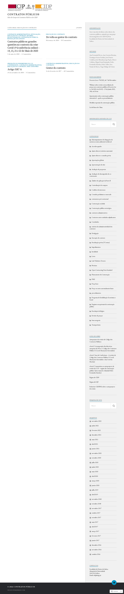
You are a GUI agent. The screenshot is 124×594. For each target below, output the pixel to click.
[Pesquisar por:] (103, 124)
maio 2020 (95, 472)
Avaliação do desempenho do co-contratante (100, 175)
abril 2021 (95, 444)
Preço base (95, 284)
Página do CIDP (94, 377)
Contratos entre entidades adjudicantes (104, 217)
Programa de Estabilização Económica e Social (103, 299)
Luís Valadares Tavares (99, 261)
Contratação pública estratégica (101, 208)
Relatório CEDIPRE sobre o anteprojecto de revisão (102, 388)
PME (93, 279)
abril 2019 (95, 494)
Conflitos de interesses (98, 190)
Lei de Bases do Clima (96, 107)
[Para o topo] (114, 582)
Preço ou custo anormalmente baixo (103, 288)
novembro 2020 (96, 453)
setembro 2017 (96, 517)
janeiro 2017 (95, 540)
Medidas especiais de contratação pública (102, 103)
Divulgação (35, 34)
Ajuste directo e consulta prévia (101, 156)
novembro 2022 (96, 421)
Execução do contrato (16, 36)
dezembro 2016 (96, 545)
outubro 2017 (96, 513)
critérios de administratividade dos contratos (101, 228)
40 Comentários (69, 71)
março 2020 (95, 481)
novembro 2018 (96, 499)
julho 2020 (95, 462)
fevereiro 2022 (96, 430)
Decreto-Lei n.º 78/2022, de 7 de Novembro (103, 80)
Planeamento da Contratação (101, 275)
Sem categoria (32, 66)
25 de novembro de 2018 (15, 73)
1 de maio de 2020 (13, 54)
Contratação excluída (98, 204)
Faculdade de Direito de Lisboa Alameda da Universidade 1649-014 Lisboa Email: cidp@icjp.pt (99, 572)
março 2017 (95, 531)
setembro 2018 (96, 504)
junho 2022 (95, 426)
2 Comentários (26, 54)
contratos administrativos (18, 34)
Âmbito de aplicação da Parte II (101, 181)
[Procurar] (114, 124)
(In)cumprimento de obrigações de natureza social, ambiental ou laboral (101, 141)
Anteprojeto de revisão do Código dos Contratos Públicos (101, 340)
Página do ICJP (94, 382)
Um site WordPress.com (16, 590)
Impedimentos (96, 247)
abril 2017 (95, 527)
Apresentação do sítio (98, 165)
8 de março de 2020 (52, 40)
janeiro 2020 (95, 485)
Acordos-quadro (97, 146)
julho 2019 (95, 490)
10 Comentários (66, 40)
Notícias (94, 266)
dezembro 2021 (96, 435)
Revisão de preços (97, 316)
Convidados (95, 222)
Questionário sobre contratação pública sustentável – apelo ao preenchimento (102, 97)
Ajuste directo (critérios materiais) (102, 151)
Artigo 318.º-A (14, 69)
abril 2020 (95, 476)
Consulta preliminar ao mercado (101, 194)
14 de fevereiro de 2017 (53, 71)
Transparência (96, 325)
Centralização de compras (100, 185)
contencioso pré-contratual (100, 199)
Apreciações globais (98, 160)
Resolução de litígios (16, 39)
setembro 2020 (96, 458)
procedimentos (96, 293)
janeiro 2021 (95, 449)
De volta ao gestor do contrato (61, 37)
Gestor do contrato (55, 68)
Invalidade (95, 252)
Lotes (93, 256)
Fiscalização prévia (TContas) (101, 242)
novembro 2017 (96, 508)
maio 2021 (95, 440)
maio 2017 (95, 522)
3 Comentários (30, 73)
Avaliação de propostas (99, 169)
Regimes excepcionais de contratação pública (22, 36)
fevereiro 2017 (96, 536)
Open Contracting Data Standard (102, 270)
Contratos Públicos (23, 14)
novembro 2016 (96, 550)
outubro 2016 (96, 554)
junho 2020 (95, 467)
